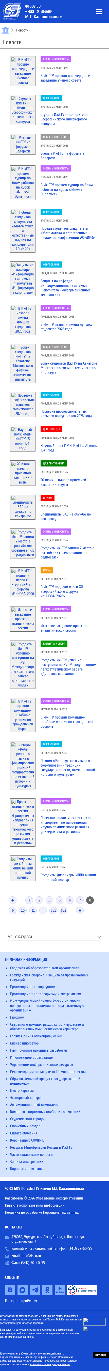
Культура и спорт (54, 643)
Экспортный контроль (27, 1097)
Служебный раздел (25, 1126)
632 (63, 910)
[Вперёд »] (80, 910)
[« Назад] (13, 900)
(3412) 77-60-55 (80, 1248)
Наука (47, 570)
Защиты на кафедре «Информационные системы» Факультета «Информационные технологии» (65, 288)
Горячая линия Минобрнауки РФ (36, 1036)
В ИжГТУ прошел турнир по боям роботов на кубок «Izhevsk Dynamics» (67, 189)
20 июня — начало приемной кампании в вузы (63, 482)
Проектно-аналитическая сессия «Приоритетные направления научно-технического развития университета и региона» (66, 825)
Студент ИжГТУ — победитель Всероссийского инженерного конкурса (64, 119)
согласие (36, 1360)
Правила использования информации (35, 1205)
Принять (100, 1355)
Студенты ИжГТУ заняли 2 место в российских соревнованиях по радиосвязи (67, 552)
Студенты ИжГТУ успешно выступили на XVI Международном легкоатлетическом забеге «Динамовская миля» (68, 667)
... (49, 900)
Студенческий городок (27, 1119)
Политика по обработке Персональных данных (42, 1212)
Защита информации (26, 1161)
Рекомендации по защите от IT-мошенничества (48, 1071)
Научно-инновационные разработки (38, 1050)
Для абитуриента (53, 463)
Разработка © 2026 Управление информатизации (44, 1198)
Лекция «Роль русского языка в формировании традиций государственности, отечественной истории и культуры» (68, 767)
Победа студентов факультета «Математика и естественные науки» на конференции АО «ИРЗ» (68, 233)
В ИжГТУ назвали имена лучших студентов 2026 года (66, 326)
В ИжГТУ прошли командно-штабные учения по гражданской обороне (67, 722)
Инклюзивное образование (31, 1057)
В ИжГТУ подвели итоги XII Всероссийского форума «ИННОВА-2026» (62, 591)
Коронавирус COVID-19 (27, 1140)
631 (53, 910)
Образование (51, 98)
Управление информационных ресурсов (41, 1064)
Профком (17, 1017)
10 (23, 910)
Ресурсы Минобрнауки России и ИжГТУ (41, 1147)
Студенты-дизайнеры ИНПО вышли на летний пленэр (68, 877)
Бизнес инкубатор (24, 1043)
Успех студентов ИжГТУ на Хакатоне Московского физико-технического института (69, 368)
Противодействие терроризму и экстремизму (45, 994)
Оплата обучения (23, 1133)
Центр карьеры (22, 1090)
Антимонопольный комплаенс (34, 1104)
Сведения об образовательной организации (44, 968)
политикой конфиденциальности (50, 1364)
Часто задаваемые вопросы (31, 1154)
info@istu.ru (31, 1255)
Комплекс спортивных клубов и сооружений (45, 1112)
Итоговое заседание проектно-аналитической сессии (65, 628)
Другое (47, 498)
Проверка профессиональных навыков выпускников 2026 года (66, 413)
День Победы (51, 429)
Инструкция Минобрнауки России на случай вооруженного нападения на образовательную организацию (47, 1005)
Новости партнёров (55, 137)
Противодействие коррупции (32, 987)
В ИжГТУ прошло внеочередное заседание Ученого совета (65, 78)
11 (33, 910)
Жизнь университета (56, 59)
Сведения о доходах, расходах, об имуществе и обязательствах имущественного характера (47, 1026)
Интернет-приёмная (21, 1301)
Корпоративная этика (27, 1168)
